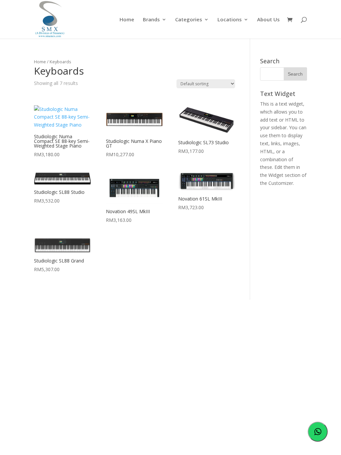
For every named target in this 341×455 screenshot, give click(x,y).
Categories (188, 20)
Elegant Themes (82, 340)
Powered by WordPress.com (167, 340)
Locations (229, 20)
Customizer (280, 183)
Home (127, 20)
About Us (268, 20)
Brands (151, 20)
